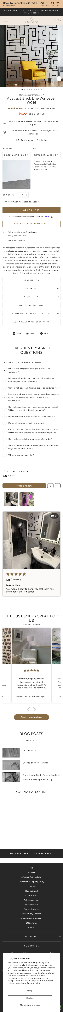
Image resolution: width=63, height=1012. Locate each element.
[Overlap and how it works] (11, 765)
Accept (30, 991)
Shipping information (31, 305)
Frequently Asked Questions (31, 313)
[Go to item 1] (11, 499)
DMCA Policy (31, 923)
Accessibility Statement (31, 918)
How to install (31, 891)
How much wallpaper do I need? (23, 202)
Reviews (31, 872)
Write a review (24, 485)
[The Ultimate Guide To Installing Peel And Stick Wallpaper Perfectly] (11, 777)
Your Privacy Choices (31, 914)
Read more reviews (31, 717)
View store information (16, 240)
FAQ (31, 868)
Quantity (8, 195)
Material (8, 149)
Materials (31, 288)
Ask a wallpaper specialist (31, 322)
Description (31, 280)
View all (31, 741)
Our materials (29, 750)
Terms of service (31, 909)
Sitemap (31, 927)
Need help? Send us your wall (31, 224)
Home (22, 95)
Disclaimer (31, 297)
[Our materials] (11, 753)
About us (31, 937)
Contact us (31, 886)
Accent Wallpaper (34, 95)
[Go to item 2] (26, 499)
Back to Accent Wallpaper (33, 853)
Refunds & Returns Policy (31, 877)
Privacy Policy (33, 983)
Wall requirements (31, 900)
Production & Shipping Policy (31, 882)
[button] (55, 19)
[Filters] (50, 485)
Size (35, 149)
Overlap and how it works (35, 763)
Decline (30, 998)
